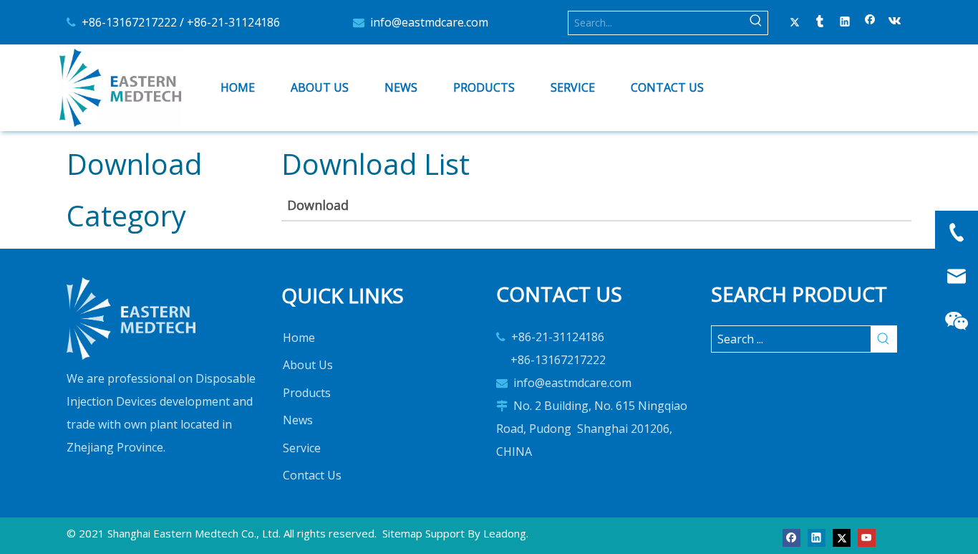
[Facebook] (870, 22)
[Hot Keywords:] (756, 22)
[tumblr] (820, 22)
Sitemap (402, 533)
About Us (308, 365)
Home (299, 337)
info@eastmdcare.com (429, 22)
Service (302, 448)
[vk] (895, 22)
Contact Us (312, 475)
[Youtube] (867, 536)
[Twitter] (795, 22)
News (298, 420)
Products (307, 393)
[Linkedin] (845, 22)
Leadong (504, 533)
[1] (131, 318)
